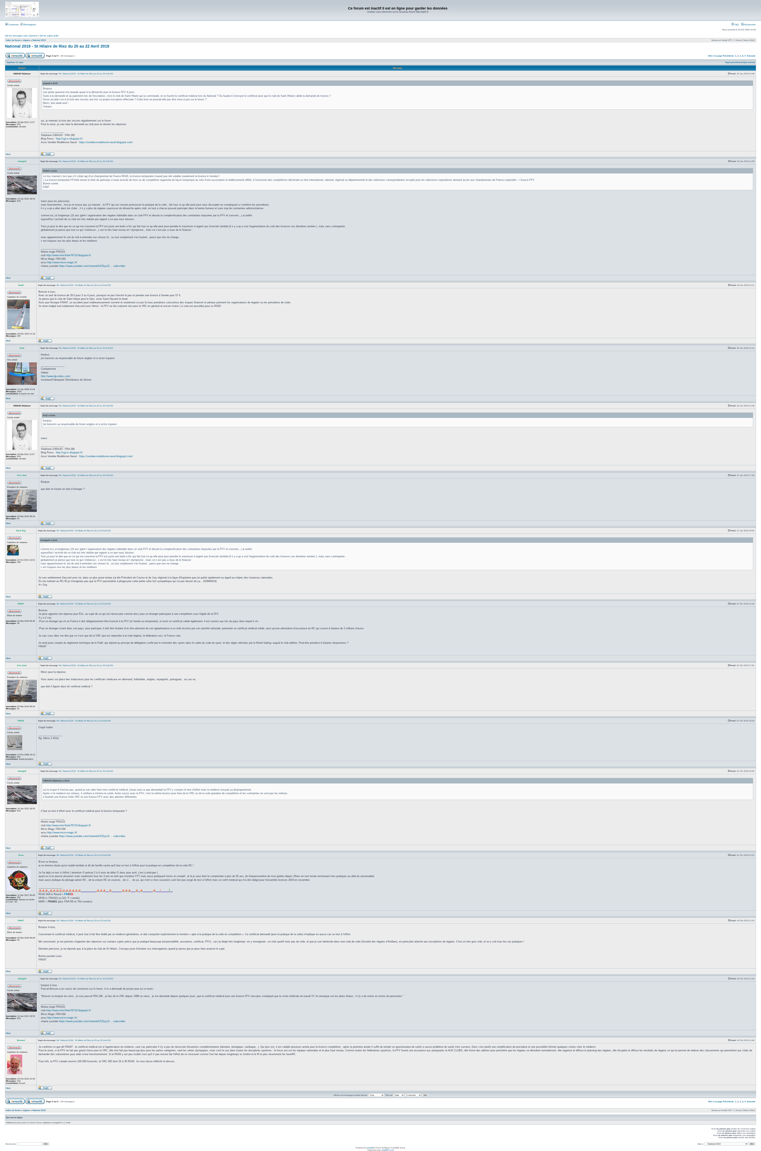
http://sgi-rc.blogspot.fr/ (69, 138)
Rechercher (750, 24)
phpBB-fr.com (388, 1150)
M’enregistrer (29, 24)
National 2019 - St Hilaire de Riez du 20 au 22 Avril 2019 (57, 46)
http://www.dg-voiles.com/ (55, 376)
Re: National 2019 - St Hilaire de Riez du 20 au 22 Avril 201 (86, 74)
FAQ (736, 24)
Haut (8, 154)
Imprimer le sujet (15, 62)
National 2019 (39, 40)
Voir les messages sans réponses (21, 35)
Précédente (728, 56)
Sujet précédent (732, 62)
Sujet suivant (748, 62)
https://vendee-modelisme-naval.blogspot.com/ (106, 142)
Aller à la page (715, 56)
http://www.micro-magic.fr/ (62, 262)
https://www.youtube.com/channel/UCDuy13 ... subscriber (92, 265)
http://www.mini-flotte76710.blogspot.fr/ (68, 255)
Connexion (13, 24)
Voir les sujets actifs (48, 35)
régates (26, 40)
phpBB (370, 1148)
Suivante (751, 56)
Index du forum (13, 40)
